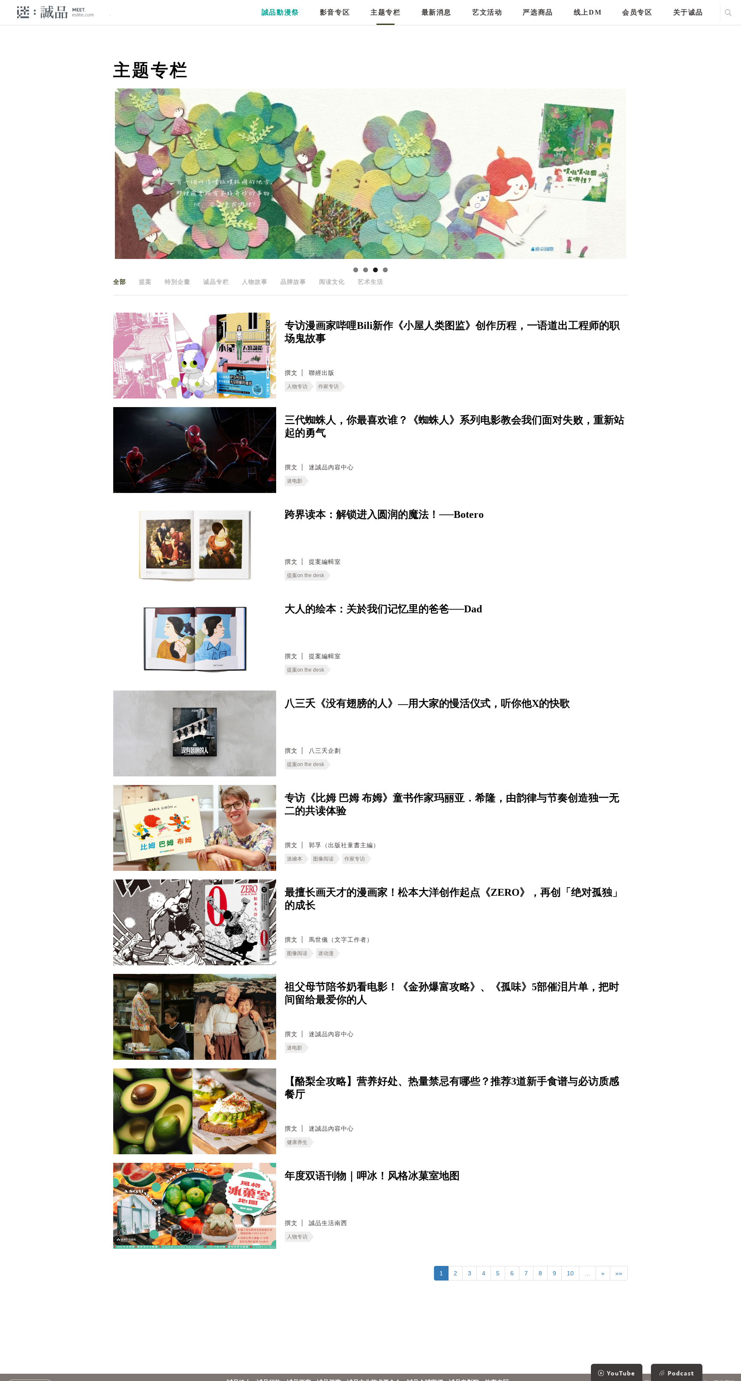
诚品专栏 (216, 281)
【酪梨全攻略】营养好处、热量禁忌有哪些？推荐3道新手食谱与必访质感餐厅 (452, 1088)
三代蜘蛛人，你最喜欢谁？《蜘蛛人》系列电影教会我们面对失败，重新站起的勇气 (454, 426)
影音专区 (335, 12)
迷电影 (294, 481)
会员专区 (637, 12)
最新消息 (437, 12)
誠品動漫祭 (280, 12)
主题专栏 (385, 12)
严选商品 (538, 12)
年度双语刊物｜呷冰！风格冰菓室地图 (372, 1175)
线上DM (588, 12)
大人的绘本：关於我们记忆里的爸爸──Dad (383, 608)
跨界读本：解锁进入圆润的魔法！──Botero (384, 514)
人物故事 (255, 281)
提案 (145, 281)
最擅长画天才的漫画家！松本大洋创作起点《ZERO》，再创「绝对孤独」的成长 (454, 899)
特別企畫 (177, 281)
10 (570, 1273)
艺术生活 (370, 281)
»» (618, 1273)
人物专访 (297, 386)
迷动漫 (326, 953)
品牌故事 (293, 281)
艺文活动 (487, 12)
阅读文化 (332, 281)
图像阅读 (323, 859)
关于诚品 (688, 12)
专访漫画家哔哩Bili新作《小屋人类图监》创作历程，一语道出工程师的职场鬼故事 (452, 332)
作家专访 (328, 386)
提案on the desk (305, 575)
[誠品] (55, 12)
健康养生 (297, 1142)
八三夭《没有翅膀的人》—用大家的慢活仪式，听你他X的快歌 (427, 703)
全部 (119, 281)
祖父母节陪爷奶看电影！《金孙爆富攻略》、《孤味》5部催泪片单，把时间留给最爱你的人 (452, 993)
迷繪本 (294, 859)
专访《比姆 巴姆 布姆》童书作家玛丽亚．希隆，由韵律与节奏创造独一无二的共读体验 (452, 804)
